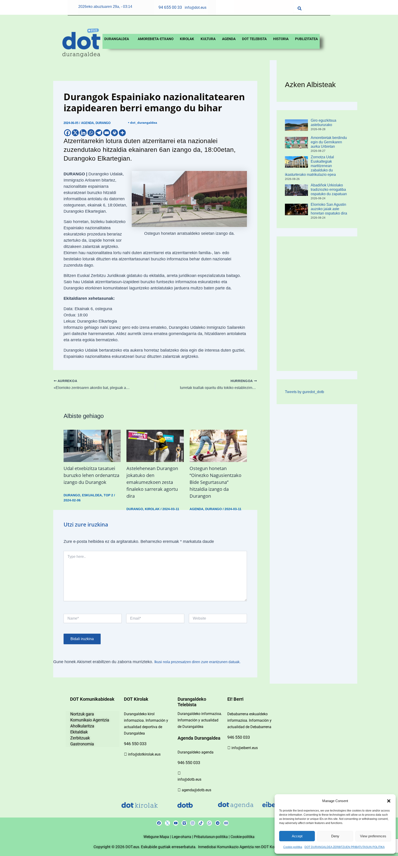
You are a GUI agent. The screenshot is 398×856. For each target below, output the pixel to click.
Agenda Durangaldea (199, 738)
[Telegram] (98, 132)
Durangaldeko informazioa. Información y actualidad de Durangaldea (200, 720)
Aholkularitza (82, 726)
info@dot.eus (195, 7)
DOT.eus (132, 847)
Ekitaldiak (79, 732)
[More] (122, 132)
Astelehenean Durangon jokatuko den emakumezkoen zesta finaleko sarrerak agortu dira (152, 482)
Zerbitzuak (80, 737)
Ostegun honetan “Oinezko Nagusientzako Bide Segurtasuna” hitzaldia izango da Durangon (215, 482)
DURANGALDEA (116, 39)
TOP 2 (108, 495)
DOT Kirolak (136, 699)
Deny (335, 836)
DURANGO (103, 123)
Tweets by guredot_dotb (304, 392)
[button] (388, 801)
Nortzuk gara (82, 714)
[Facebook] (67, 132)
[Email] (106, 132)
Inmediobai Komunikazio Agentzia (226, 847)
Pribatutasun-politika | (212, 837)
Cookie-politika (292, 847)
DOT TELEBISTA (254, 39)
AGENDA (229, 39)
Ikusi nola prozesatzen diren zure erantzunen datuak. (197, 662)
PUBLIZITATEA (306, 39)
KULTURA (208, 39)
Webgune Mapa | (157, 837)
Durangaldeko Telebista (192, 701)
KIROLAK (187, 39)
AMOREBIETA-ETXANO (155, 39)
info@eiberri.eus (244, 748)
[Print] (114, 132)
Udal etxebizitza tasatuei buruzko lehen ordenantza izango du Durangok (91, 475)
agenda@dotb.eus (196, 790)
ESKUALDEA (92, 495)
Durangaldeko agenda (196, 752)
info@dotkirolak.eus (144, 754)
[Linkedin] (83, 132)
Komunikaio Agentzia (89, 720)
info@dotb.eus (189, 779)
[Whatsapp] (91, 132)
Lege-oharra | (183, 837)
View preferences (373, 836)
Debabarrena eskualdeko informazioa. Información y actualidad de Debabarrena (249, 720)
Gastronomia (82, 743)
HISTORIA (281, 39)
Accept (297, 836)
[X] (75, 132)
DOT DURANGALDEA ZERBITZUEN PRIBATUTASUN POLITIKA (344, 847)
